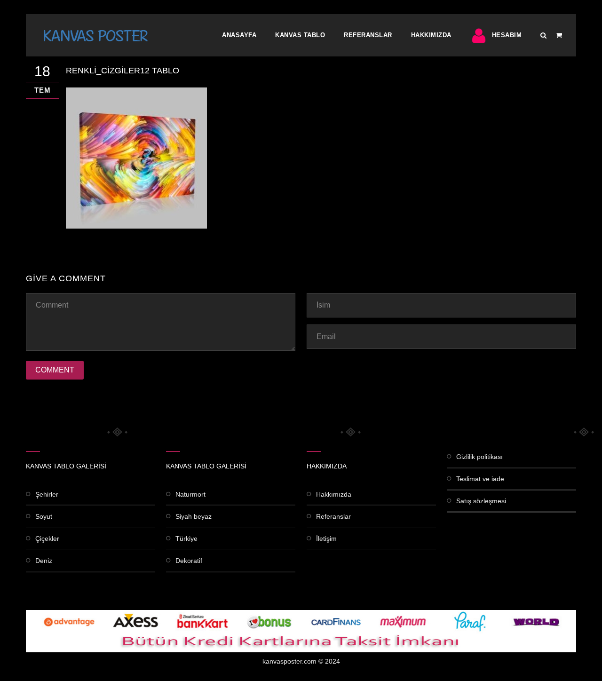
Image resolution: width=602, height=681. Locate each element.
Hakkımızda (431, 35)
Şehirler (46, 494)
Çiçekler (47, 538)
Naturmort (190, 494)
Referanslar (368, 35)
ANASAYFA (239, 35)
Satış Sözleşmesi (481, 501)
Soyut (43, 516)
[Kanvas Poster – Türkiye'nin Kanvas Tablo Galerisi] (95, 35)
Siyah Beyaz (193, 516)
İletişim (326, 538)
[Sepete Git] (559, 35)
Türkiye (186, 538)
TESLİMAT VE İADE (480, 479)
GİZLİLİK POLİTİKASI (479, 456)
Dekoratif (188, 560)
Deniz (43, 560)
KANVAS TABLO (300, 35)
